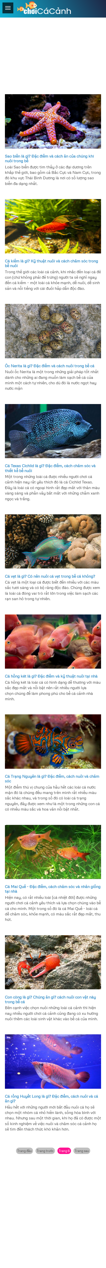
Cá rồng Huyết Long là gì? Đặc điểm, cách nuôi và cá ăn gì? (51, 1098)
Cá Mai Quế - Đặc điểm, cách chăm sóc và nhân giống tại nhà (53, 889)
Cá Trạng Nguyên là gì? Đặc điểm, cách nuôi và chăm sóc (52, 778)
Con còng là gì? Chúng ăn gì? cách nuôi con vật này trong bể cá (50, 999)
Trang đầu (24, 1151)
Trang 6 (64, 1151)
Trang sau (82, 1151)
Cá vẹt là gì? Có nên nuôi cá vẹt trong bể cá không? (50, 576)
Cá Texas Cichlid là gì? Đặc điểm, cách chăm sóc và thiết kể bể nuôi (50, 468)
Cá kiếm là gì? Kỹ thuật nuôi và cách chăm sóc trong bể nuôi (51, 263)
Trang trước (45, 1151)
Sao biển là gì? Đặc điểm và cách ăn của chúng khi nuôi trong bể (49, 158)
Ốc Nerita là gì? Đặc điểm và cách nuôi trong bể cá (49, 365)
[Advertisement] (53, 54)
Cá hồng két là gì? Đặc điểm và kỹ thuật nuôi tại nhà (51, 676)
